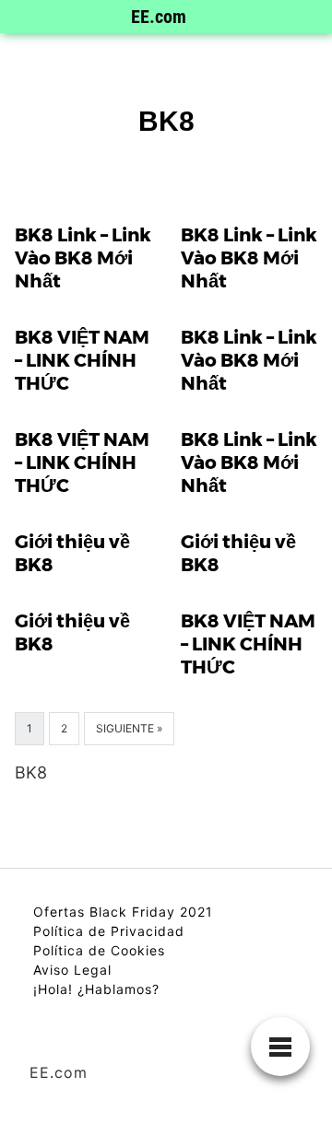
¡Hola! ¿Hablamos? (96, 989)
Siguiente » (129, 728)
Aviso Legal (72, 969)
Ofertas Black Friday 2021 (123, 911)
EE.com (158, 16)
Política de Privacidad (108, 931)
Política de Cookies (99, 950)
